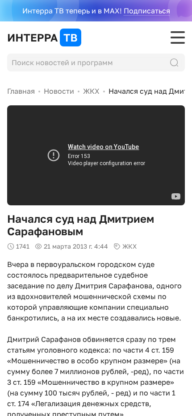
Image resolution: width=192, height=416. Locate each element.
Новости (59, 91)
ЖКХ (91, 91)
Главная (21, 91)
